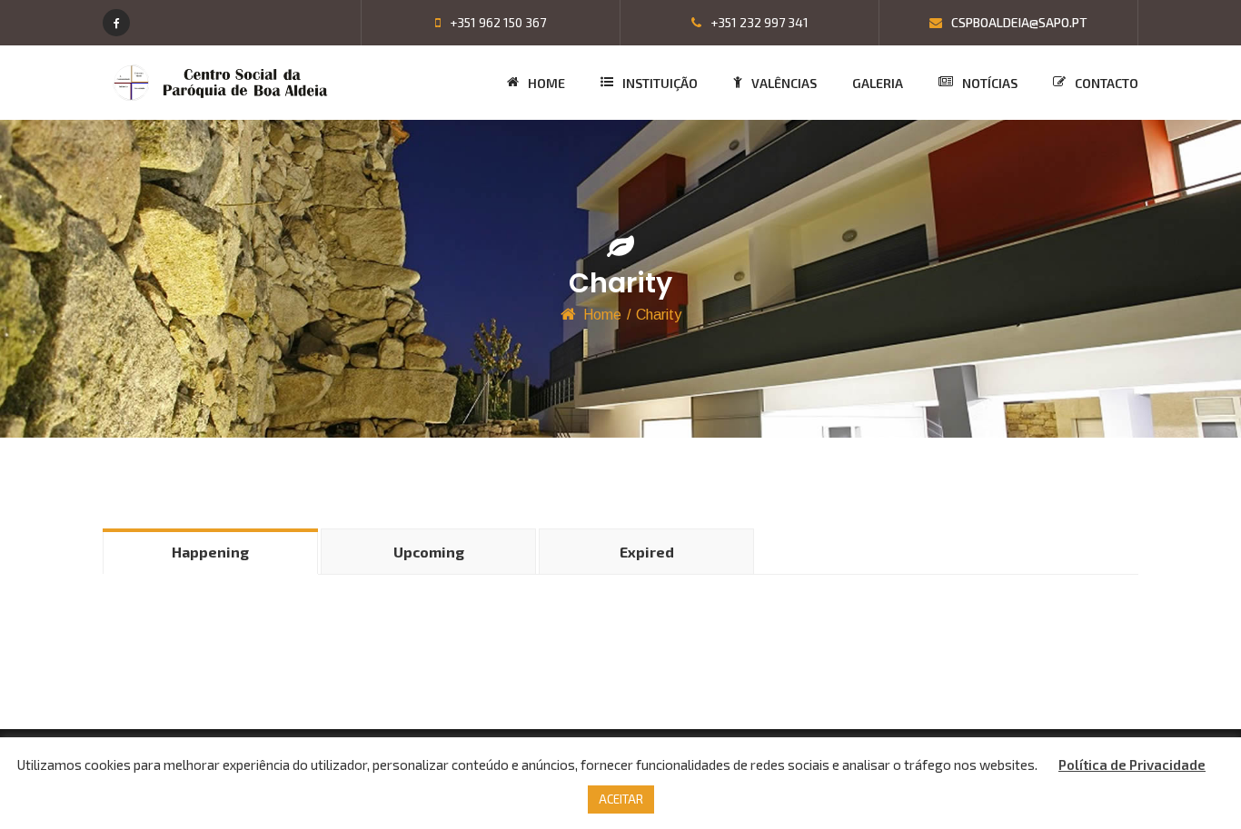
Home (602, 314)
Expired (647, 551)
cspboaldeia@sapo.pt (1017, 22)
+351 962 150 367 (496, 22)
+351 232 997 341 (758, 22)
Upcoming (428, 551)
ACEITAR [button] (621, 799)
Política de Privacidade (1132, 764)
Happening (210, 551)
